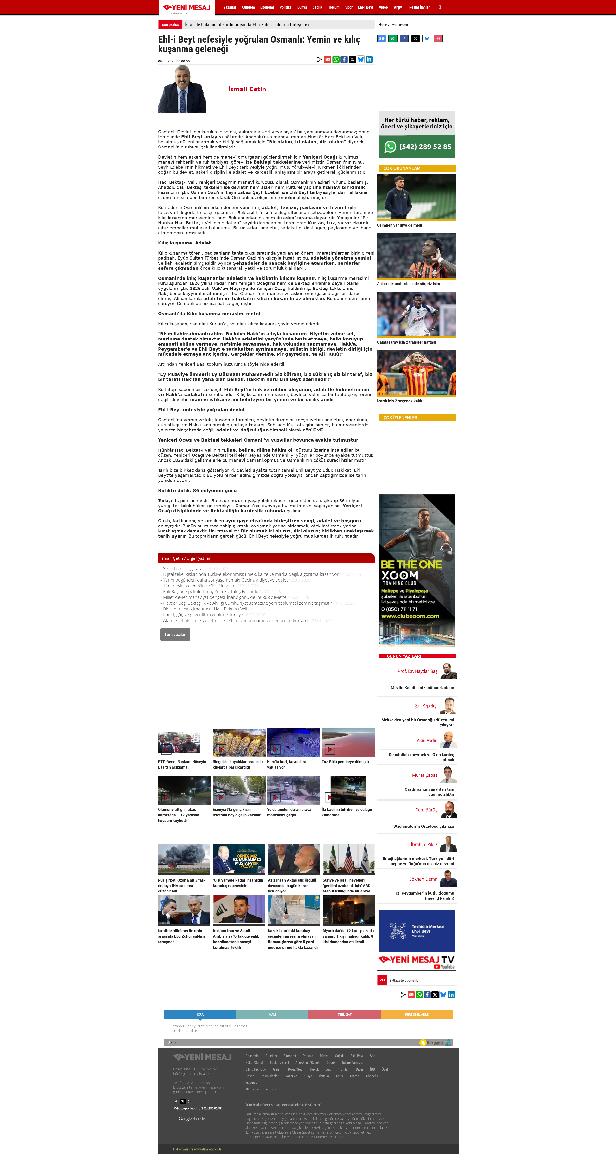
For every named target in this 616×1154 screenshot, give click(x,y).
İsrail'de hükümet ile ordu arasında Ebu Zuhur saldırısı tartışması (247, 24)
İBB (372, 1069)
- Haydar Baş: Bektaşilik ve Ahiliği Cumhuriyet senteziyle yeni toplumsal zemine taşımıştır (246, 603)
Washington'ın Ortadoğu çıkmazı (423, 826)
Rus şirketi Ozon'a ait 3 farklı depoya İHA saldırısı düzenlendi (182, 886)
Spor (349, 7)
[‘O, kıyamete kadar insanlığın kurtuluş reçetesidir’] (239, 873)
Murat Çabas (424, 775)
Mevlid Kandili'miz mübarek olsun (422, 687)
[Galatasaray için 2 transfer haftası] (416, 336)
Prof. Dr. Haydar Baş (417, 671)
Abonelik (372, 1076)
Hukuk (314, 1069)
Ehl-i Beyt (365, 7)
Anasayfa (252, 1056)
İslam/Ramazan (353, 1062)
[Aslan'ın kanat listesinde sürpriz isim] (416, 278)
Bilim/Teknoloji (255, 1069)
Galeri (277, 1069)
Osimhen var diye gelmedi (399, 225)
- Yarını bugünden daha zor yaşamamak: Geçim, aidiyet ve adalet (224, 580)
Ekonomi (267, 7)
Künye (308, 1076)
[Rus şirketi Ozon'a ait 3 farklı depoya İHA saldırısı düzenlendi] (184, 873)
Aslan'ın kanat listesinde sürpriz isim (408, 284)
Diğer (359, 1069)
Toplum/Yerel (279, 1062)
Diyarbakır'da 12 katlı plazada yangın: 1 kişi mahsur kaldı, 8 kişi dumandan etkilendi (348, 936)
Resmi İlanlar (419, 7)
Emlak (345, 1069)
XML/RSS (251, 1082)
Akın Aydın (427, 740)
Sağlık (317, 7)
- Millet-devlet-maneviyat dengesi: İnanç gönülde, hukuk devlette (223, 597)
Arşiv (398, 7)
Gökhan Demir (423, 879)
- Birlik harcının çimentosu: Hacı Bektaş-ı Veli (203, 609)
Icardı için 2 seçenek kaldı (399, 401)
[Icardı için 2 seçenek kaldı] (416, 395)
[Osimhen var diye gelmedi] (416, 219)
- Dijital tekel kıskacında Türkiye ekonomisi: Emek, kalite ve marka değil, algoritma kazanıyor (249, 574)
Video (383, 7)
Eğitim (330, 1069)
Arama (354, 1076)
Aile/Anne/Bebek (307, 1062)
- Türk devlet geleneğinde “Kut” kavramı (198, 586)
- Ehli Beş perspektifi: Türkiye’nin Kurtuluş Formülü (209, 591)
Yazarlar (229, 7)
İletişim (324, 1076)
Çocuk (330, 1062)
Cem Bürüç (426, 810)
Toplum (334, 7)
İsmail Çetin (247, 89)
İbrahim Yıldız (424, 844)
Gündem (248, 7)
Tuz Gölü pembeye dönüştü (345, 761)
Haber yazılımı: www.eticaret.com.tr (197, 1149)
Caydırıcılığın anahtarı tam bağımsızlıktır (429, 792)
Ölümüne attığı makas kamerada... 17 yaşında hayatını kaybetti (178, 815)
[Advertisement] (266, 679)
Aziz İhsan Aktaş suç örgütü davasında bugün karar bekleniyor (292, 886)
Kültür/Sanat (254, 1062)
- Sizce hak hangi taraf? (183, 568)
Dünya (302, 7)
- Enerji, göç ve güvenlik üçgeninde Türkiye (201, 614)
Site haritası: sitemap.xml (261, 1089)
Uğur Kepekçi (424, 706)
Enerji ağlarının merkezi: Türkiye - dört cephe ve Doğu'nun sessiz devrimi (418, 861)
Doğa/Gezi (295, 1069)
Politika (286, 7)
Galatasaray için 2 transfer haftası (406, 342)
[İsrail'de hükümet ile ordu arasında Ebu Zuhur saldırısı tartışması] (184, 924)
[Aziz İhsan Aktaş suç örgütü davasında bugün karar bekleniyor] (294, 873)
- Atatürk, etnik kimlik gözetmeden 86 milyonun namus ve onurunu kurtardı (234, 620)
